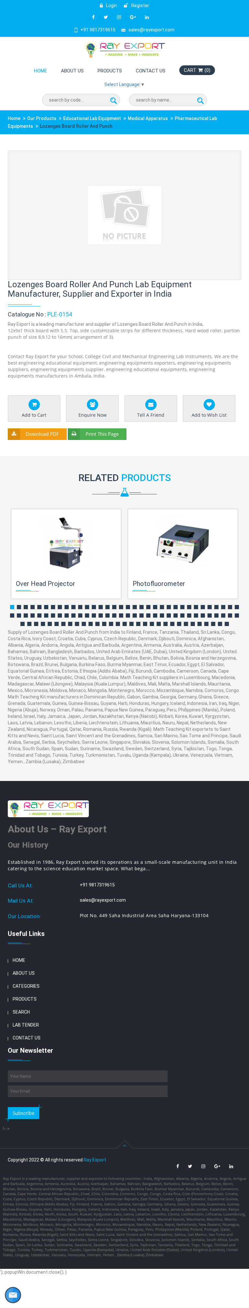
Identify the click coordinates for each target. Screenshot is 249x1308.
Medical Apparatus (148, 118)
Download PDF (42, 434)
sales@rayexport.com (151, 29)
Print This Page (102, 434)
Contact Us (150, 71)
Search (21, 1012)
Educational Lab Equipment (92, 118)
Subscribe (23, 1113)
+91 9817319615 (97, 29)
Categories (26, 986)
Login (111, 5)
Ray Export (95, 1159)
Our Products (41, 118)
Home (40, 71)
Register (139, 5)
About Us (72, 71)
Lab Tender (26, 1025)
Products (110, 71)
